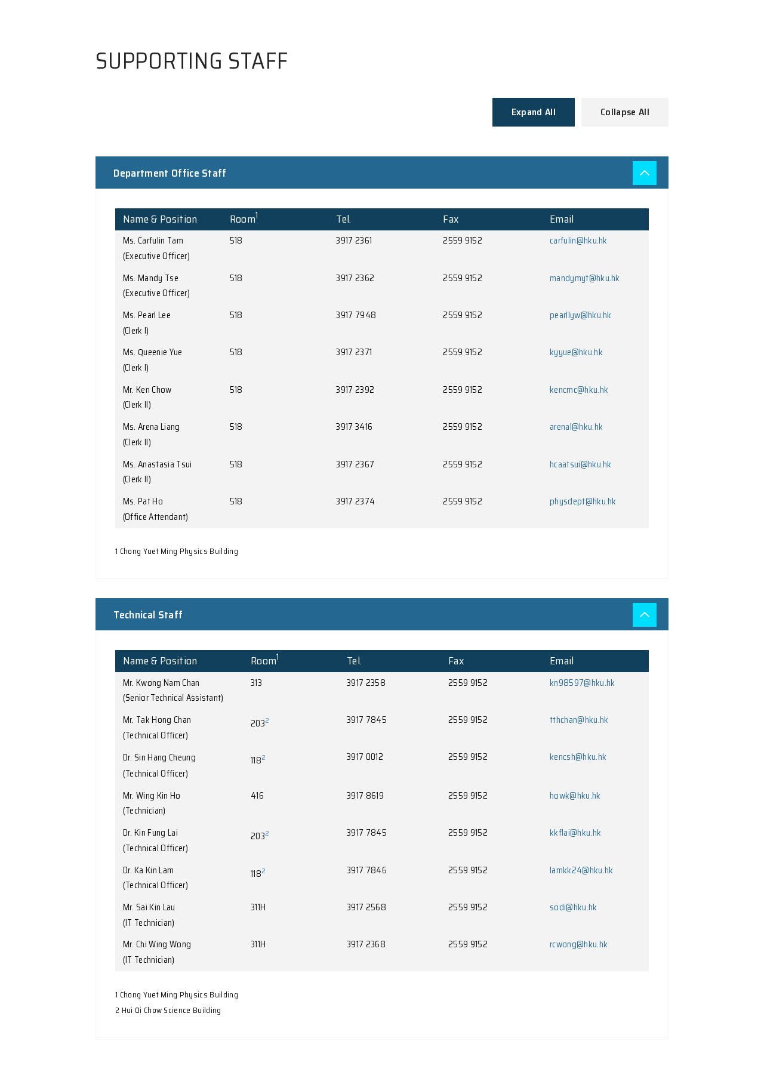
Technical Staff (148, 614)
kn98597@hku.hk (582, 682)
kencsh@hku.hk (578, 756)
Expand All (534, 111)
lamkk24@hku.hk (581, 870)
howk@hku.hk (575, 795)
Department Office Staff (169, 173)
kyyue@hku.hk (576, 352)
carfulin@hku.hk (579, 240)
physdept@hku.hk (583, 501)
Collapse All (624, 111)
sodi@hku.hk (573, 907)
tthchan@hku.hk (579, 719)
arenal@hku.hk (576, 426)
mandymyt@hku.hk (585, 278)
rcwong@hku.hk (579, 944)
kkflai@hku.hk (575, 832)
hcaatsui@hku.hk (581, 464)
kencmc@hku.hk (579, 389)
